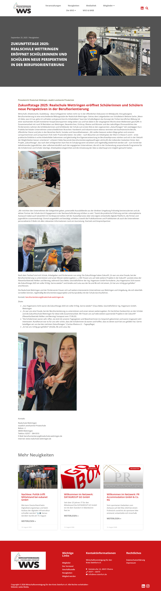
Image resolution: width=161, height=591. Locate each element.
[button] (147, 8)
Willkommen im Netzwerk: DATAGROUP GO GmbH (78, 496)
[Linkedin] (142, 8)
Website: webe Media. (20, 587)
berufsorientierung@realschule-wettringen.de (45, 297)
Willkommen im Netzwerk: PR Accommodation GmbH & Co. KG (123, 497)
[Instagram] (148, 586)
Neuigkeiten (34, 37)
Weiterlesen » (28, 521)
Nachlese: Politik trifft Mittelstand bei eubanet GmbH (34, 497)
